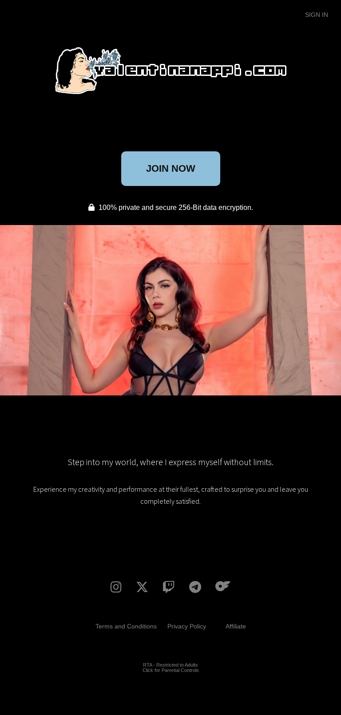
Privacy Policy (186, 626)
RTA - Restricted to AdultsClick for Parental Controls (171, 667)
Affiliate (236, 626)
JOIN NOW (170, 168)
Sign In (316, 14)
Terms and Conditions (126, 626)
